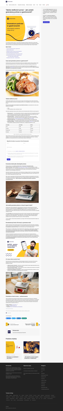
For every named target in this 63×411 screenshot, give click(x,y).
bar (11, 310)
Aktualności (43, 368)
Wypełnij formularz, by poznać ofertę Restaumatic (14, 51)
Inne (42, 371)
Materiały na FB (43, 376)
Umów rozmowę (46, 22)
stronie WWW (31, 118)
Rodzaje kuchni (43, 382)
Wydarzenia (43, 385)
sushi (28, 310)
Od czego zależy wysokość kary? (14, 56)
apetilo (7, 395)
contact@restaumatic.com (13, 305)
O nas (37, 4)
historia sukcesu (47, 395)
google (39, 395)
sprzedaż (45, 398)
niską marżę (31, 121)
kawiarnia (19, 310)
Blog (7, 4)
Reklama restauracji (29, 4)
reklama (17, 398)
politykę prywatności (22, 151)
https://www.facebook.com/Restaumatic (16, 306)
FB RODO (7, 406)
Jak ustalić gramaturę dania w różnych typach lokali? (14, 53)
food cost (12, 67)
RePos (25, 398)
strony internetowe (50, 398)
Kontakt (44, 4)
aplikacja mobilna (15, 395)
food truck (16, 310)
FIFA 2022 (30, 395)
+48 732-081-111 (15, 304)
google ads (42, 395)
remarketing (21, 398)
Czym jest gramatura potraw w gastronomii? (13, 48)
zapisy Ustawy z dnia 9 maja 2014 (23, 167)
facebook (26, 395)
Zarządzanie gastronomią (45, 389)
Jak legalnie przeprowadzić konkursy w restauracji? (31, 357)
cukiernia (13, 310)
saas (36, 398)
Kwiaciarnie (43, 373)
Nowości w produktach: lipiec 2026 (28, 368)
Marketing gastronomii (44, 375)
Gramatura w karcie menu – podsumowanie (13, 57)
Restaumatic (16, 330)
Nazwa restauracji (9, 147)
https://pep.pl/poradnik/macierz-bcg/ (9, 308)
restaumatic (28, 398)
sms (41, 398)
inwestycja (52, 395)
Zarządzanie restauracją (21, 4)
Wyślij (8, 159)
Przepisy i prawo (8, 14)
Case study (43, 369)
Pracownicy (43, 378)
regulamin (17, 151)
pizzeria (23, 310)
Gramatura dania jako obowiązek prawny (13, 52)
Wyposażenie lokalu (44, 387)
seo (39, 398)
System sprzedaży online (12, 4)
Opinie (34, 4)
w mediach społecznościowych (19, 118)
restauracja (26, 310)
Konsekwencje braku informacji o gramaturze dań (14, 55)
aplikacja (11, 395)
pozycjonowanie (12, 398)
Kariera (40, 4)
